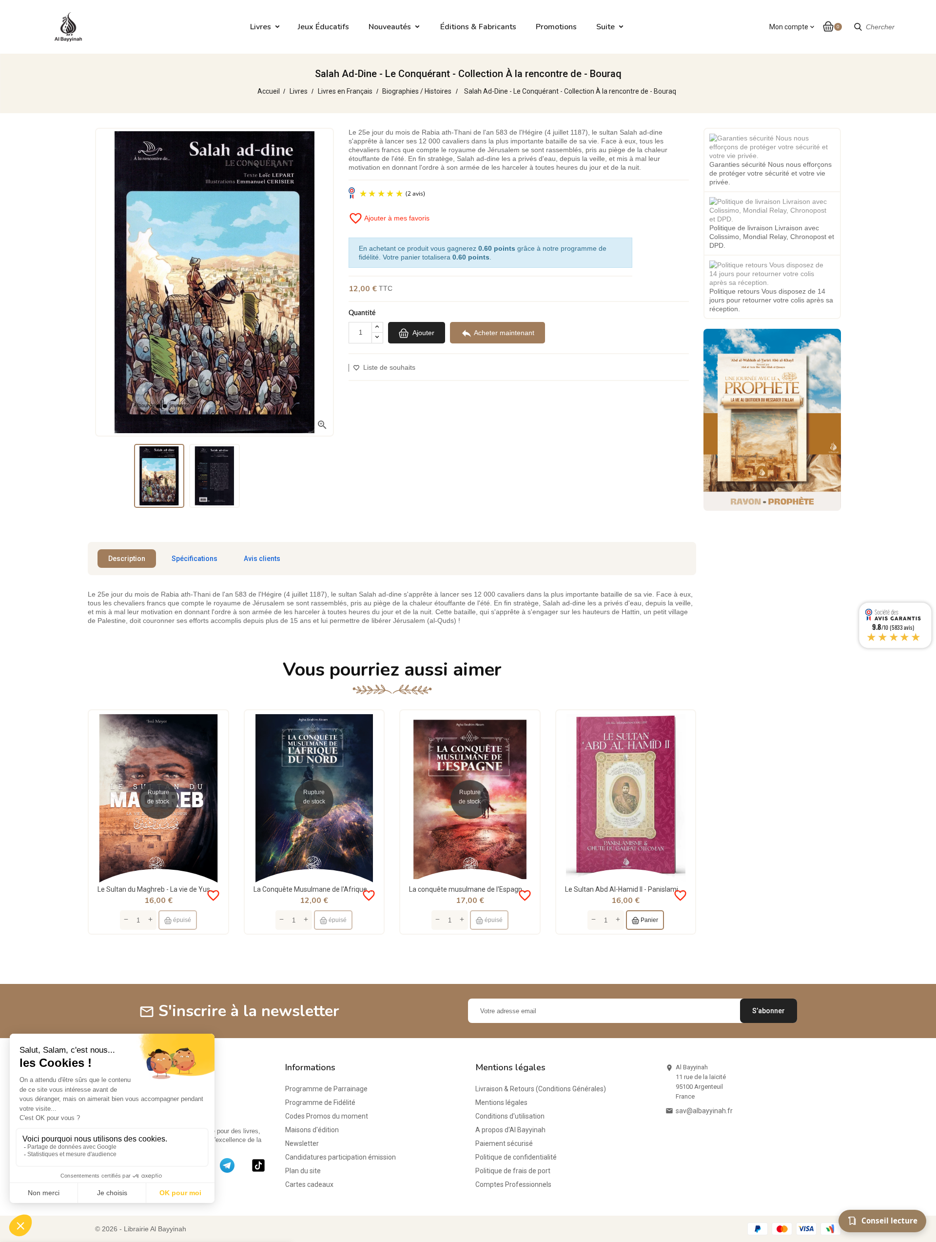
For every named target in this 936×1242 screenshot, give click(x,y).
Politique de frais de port (512, 1171)
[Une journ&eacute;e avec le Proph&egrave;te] (772, 419)
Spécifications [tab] (194, 558)
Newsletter (302, 1143)
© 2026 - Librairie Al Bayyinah (140, 1229)
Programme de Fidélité (320, 1102)
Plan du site (303, 1171)
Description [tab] (126, 558)
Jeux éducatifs (323, 26)
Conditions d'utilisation (510, 1116)
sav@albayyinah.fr (704, 1111)
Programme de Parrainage (326, 1089)
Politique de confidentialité (516, 1157)
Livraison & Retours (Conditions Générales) (540, 1089)
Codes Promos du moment (326, 1116)
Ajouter (422, 332)
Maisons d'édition (312, 1130)
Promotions (556, 26)
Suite (605, 26)
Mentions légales (501, 1102)
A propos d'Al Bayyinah (510, 1130)
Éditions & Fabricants (478, 26)
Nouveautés (390, 26)
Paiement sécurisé (504, 1143)
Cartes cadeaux (309, 1184)
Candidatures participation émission (340, 1157)
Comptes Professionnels (513, 1184)
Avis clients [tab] (262, 558)
